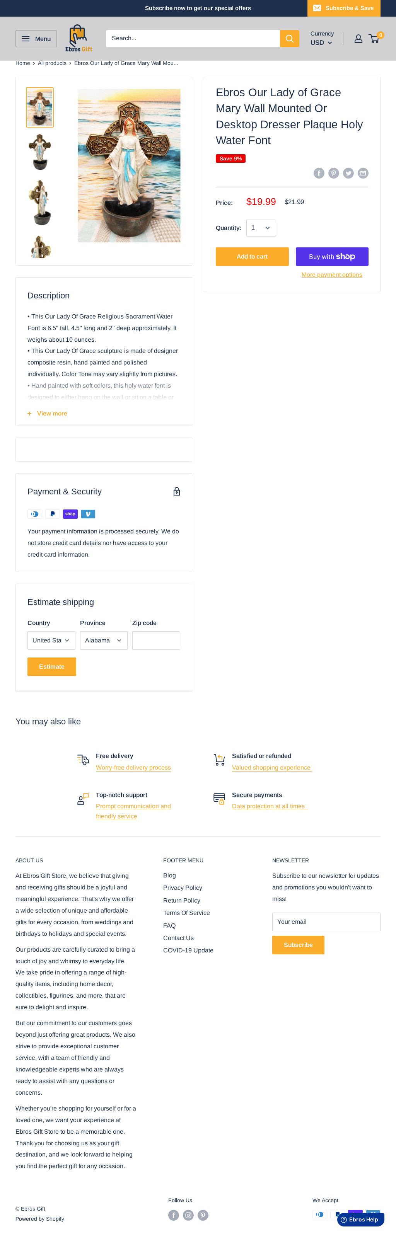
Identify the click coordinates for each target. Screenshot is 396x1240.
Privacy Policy (182, 887)
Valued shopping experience (272, 767)
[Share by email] (363, 173)
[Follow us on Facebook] (173, 1215)
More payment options (332, 274)
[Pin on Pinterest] (333, 173)
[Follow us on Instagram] (188, 1215)
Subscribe (298, 945)
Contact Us (178, 938)
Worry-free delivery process (133, 767)
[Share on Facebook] (319, 173)
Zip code (144, 623)
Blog (169, 875)
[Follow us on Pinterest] (203, 1215)
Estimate (52, 666)
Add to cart (252, 256)
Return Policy (181, 900)
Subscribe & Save (350, 8)
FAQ (169, 925)
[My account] (358, 38)
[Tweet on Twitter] (348, 173)
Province (93, 623)
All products (52, 63)
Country (38, 623)
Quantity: (229, 228)
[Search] (289, 38)
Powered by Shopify (39, 1219)
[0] (374, 38)
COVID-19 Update (188, 950)
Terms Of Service (186, 913)
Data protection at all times (270, 806)
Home (22, 63)
